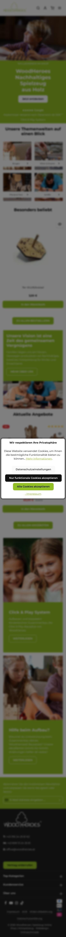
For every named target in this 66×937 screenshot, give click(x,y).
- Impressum (33, 493)
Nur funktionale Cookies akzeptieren (33, 477)
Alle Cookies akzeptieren (33, 486)
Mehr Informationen (39, 458)
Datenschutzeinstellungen (33, 469)
